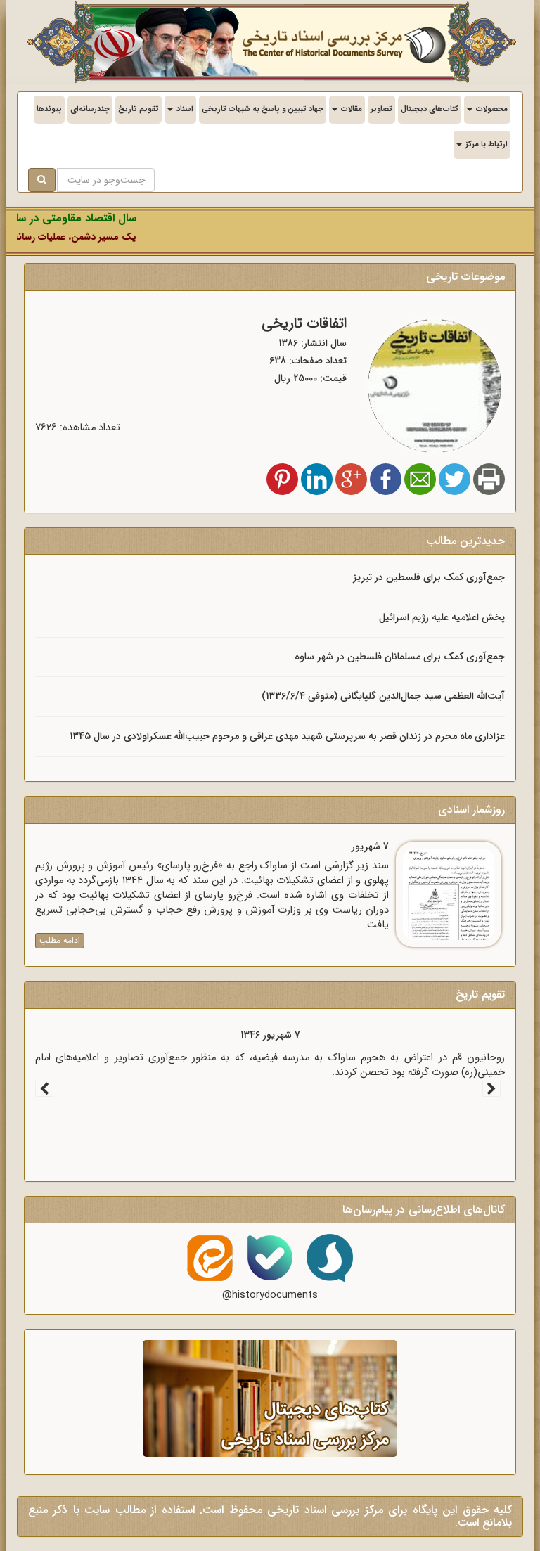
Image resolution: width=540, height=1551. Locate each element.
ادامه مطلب (59, 940)
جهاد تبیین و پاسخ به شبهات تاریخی (262, 109)
